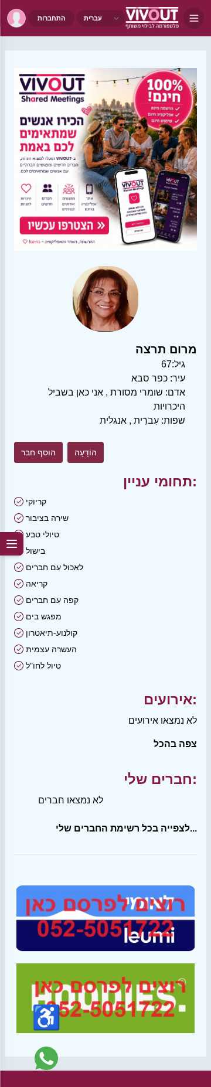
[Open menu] (193, 18)
